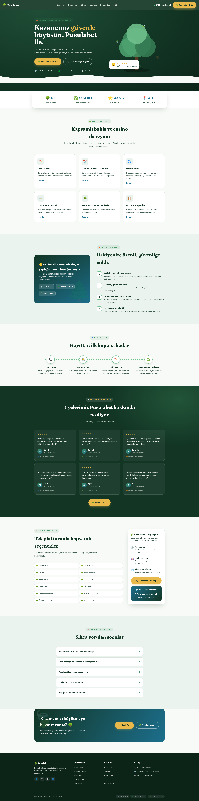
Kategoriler (105, 5)
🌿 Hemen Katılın (99, 502)
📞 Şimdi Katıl (124, 725)
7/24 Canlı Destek (163, 5)
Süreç (83, 5)
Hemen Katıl (109, 783)
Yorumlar (93, 5)
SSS (115, 5)
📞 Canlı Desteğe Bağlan (78, 61)
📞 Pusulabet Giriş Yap (146, 581)
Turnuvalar (78, 783)
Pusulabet (11, 5)
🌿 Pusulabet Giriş (184, 5)
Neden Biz (72, 5)
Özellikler (61, 5)
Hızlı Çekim (78, 775)
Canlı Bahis (78, 768)
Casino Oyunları (80, 771)
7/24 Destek (79, 779)
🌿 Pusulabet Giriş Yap (48, 61)
